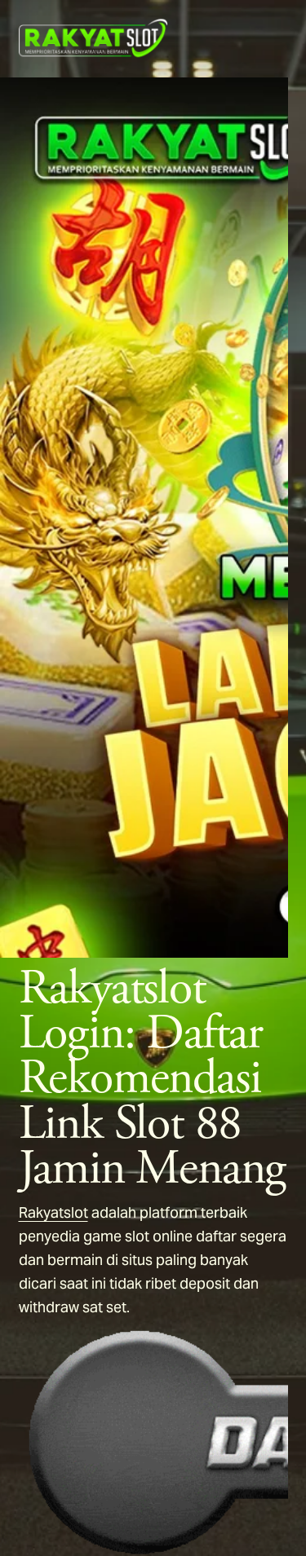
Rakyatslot (53, 1212)
